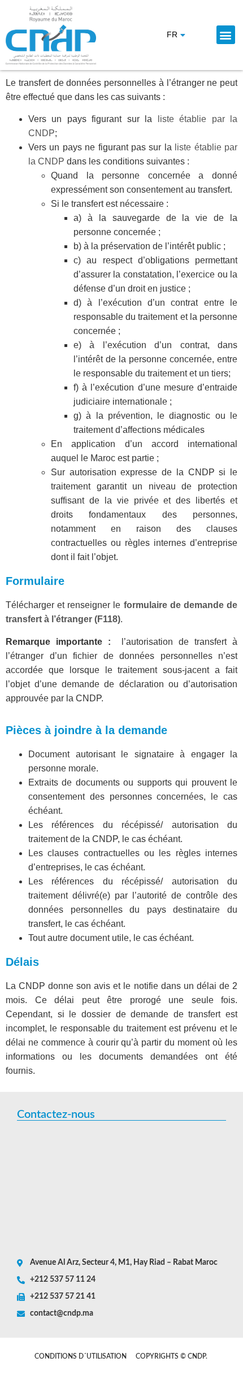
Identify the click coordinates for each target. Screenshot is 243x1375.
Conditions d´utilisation (80, 1356)
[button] (225, 34)
